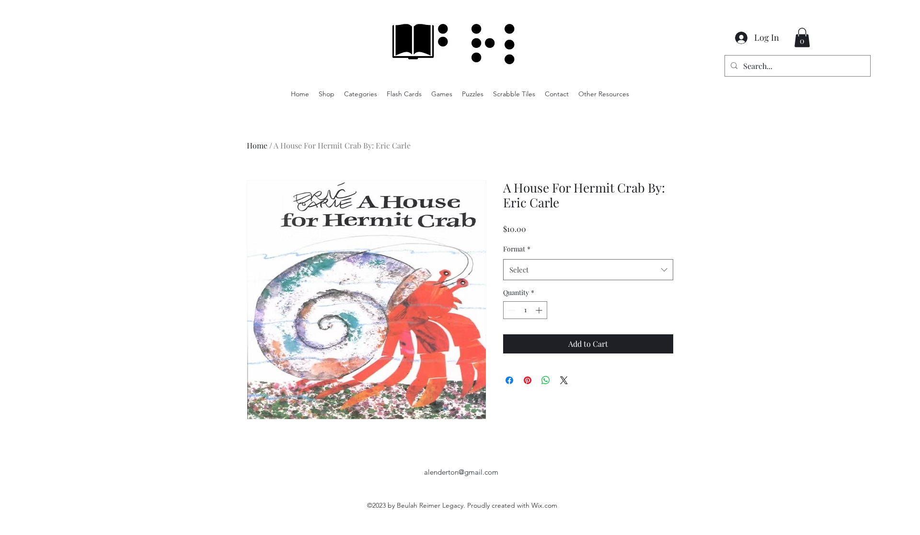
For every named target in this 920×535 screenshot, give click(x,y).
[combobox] (588, 269)
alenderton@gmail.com (461, 472)
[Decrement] (511, 310)
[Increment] (540, 310)
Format (516, 248)
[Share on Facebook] (509, 380)
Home (257, 145)
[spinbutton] (525, 310)
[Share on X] (564, 380)
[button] (802, 37)
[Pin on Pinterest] (527, 380)
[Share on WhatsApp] (546, 380)
